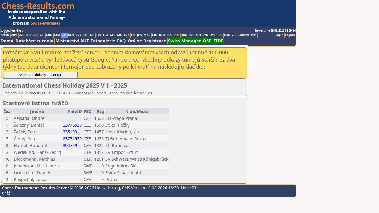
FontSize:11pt (247, 35)
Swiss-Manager (184, 40)
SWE (212, 35)
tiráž (6, 193)
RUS (191, 35)
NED (162, 35)
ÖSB (207, 40)
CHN (49, 35)
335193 (70, 132)
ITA (133, 35)
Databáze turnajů (34, 40)
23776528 (72, 125)
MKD (147, 35)
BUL (35, 35)
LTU (154, 35)
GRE (119, 35)
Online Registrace (147, 40)
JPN (139, 35)
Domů (7, 40)
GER (112, 35)
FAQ (121, 40)
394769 (70, 145)
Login (279, 35)
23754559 (72, 138)
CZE (64, 35)
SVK (205, 35)
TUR (219, 35)
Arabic (5, 35)
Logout (290, 35)
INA (126, 35)
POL (169, 35)
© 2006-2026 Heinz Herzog (94, 188)
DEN (71, 35)
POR (176, 35)
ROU (184, 35)
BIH (28, 35)
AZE (21, 35)
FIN (98, 35)
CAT (42, 35)
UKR (227, 35)
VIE (234, 35)
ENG (79, 35)
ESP (85, 35)
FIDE (218, 40)
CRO (57, 35)
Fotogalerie (103, 40)
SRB (198, 35)
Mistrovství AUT (72, 40)
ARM (14, 35)
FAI (92, 35)
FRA (105, 35)
